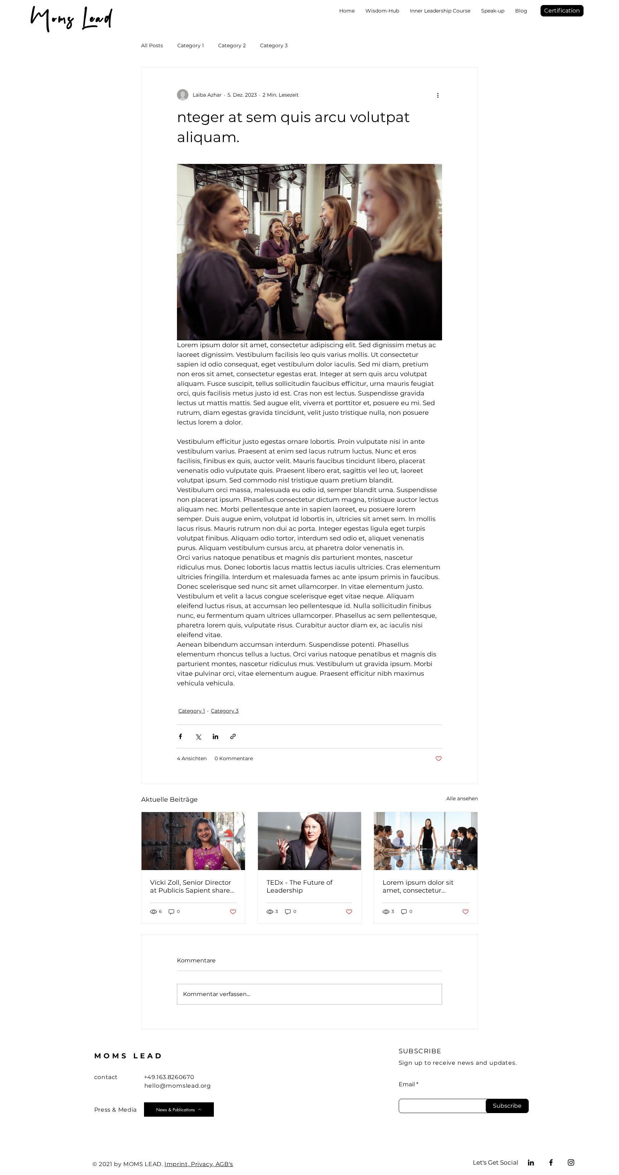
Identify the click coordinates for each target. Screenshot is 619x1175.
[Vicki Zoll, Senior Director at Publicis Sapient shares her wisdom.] (193, 841)
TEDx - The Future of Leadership (299, 886)
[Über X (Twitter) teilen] (198, 736)
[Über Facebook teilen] (180, 736)
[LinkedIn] (531, 1162)
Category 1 (190, 45)
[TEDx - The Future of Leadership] (309, 841)
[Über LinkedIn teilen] (215, 736)
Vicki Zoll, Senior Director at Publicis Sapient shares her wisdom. (191, 886)
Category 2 (232, 45)
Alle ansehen (462, 798)
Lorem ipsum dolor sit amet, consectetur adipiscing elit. (418, 886)
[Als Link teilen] (233, 736)
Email (407, 1084)
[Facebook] (551, 1162)
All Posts (152, 45)
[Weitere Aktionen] (437, 95)
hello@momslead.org (177, 1085)
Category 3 (274, 45)
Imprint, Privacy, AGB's (198, 1164)
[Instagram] (571, 1162)
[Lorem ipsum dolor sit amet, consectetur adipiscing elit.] (426, 841)
